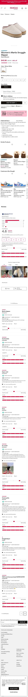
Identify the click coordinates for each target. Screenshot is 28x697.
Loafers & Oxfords (4, 644)
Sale (2, 647)
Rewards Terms (19, 656)
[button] (17, 2)
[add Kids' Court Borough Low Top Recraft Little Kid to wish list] (12, 174)
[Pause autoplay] (27, 4)
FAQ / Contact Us (4, 662)
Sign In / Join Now (20, 653)
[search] (5, 8)
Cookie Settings (14, 692)
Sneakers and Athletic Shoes (6, 634)
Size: (2, 77)
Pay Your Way (4, 671)
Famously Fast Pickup (5, 651)
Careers (18, 662)
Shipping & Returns (5, 674)
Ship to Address (8, 96)
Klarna (2, 665)
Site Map (18, 664)
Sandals (2, 635)
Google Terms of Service (7, 626)
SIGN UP (22, 622)
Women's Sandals (4, 639)
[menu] (2, 8)
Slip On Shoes (4, 640)
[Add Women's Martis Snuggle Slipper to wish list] (25, 102)
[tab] (12, 3)
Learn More (18, 654)
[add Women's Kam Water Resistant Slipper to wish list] (12, 144)
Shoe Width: (4, 84)
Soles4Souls (18, 665)
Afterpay (3, 667)
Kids (2, 645)
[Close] (25, 678)
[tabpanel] (14, 1)
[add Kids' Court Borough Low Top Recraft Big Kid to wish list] (25, 174)
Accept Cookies (14, 688)
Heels (2, 637)
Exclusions (3, 664)
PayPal (2, 669)
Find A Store (3, 653)
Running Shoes (4, 642)
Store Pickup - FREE (9, 91)
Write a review (15, 62)
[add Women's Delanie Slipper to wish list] (25, 144)
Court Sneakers (4, 632)
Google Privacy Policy (22, 624)
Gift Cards (3, 672)
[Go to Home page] (14, 8)
